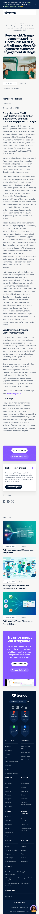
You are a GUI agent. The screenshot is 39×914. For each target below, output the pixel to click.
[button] (33, 13)
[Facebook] (13, 707)
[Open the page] (19, 4)
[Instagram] (26, 707)
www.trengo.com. (14, 394)
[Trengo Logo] (19, 695)
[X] (21, 707)
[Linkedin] (17, 707)
